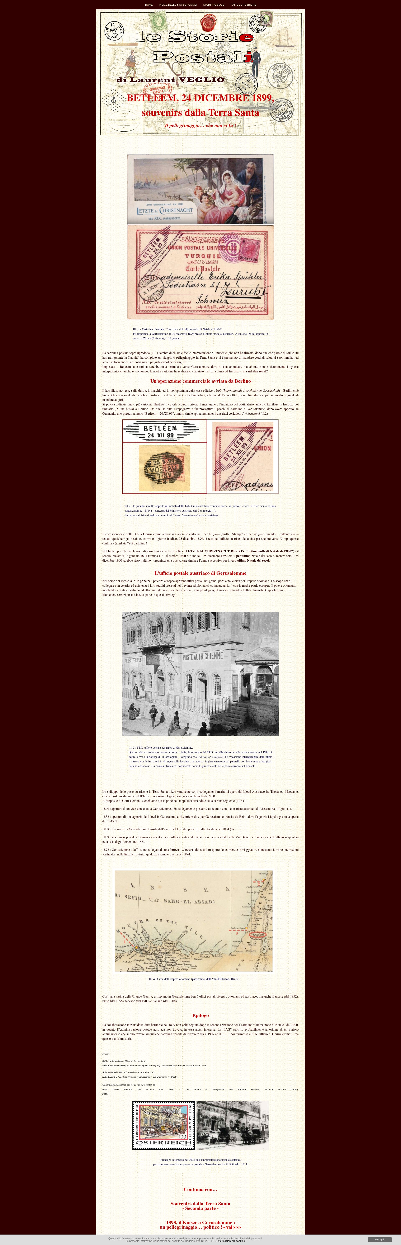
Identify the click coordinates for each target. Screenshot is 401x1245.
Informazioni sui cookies (231, 1241)
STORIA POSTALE (213, 4)
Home (149, 4)
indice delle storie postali (178, 4)
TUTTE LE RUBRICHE (243, 4)
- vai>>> (232, 1226)
